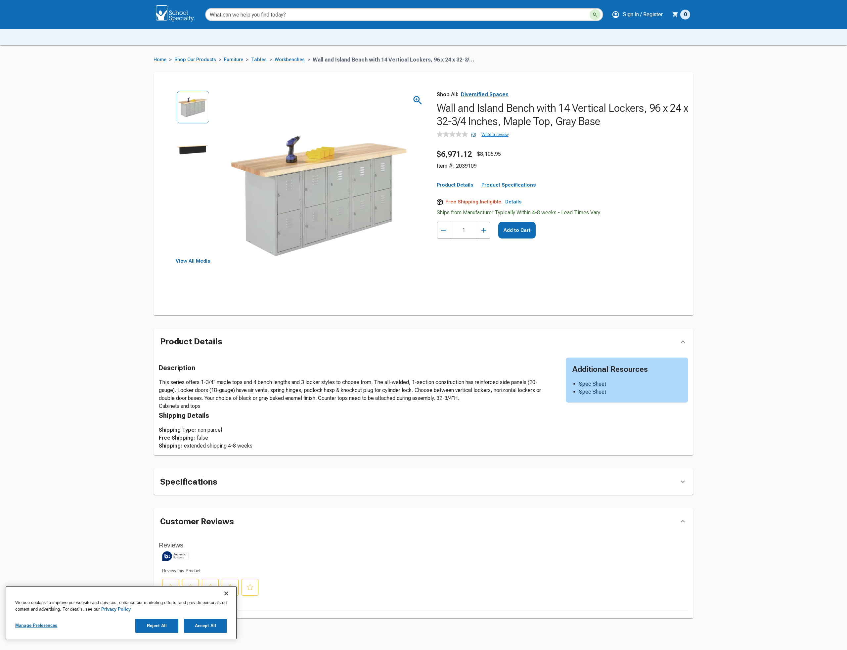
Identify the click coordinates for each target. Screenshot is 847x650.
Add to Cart (517, 230)
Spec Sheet (592, 384)
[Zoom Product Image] (418, 100)
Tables (259, 60)
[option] (193, 112)
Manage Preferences (36, 625)
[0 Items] (675, 14)
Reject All (157, 625)
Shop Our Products (195, 60)
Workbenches (290, 60)
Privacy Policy (116, 609)
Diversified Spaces (485, 94)
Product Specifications (508, 185)
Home (160, 60)
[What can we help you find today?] (595, 14)
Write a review (495, 134)
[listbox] (193, 174)
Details (513, 202)
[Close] (226, 593)
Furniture (233, 60)
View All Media (193, 261)
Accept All (205, 625)
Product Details (455, 185)
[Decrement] (443, 230)
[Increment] (483, 230)
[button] (637, 15)
